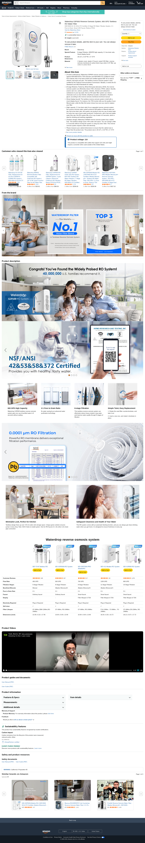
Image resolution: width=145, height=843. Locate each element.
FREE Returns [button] (69, 46)
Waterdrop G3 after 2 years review (19, 636)
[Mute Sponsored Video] (45, 798)
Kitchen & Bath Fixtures (24, 16)
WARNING (7, 769)
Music (59, 8)
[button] (4, 8)
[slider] (69, 670)
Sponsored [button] (4, 776)
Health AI (10, 8)
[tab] (69, 375)
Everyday (74, 8)
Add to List (125, 66)
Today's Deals (19, 8)
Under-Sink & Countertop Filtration (57, 16)
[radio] (10, 75)
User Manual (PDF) (8, 682)
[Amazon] (6, 2)
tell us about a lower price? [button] (23, 719)
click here (51, 713)
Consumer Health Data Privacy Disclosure (74, 837)
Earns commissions (27, 634)
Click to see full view (32, 69)
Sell (47, 8)
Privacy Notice (58, 837)
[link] (16, 176)
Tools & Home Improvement (9, 16)
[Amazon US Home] (46, 832)
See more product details (74, 132)
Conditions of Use (48, 837)
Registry (53, 8)
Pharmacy (66, 8)
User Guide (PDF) (7, 686)
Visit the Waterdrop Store (72, 30)
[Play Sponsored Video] (72, 790)
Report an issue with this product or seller (80, 136)
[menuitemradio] (138, 670)
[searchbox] (59, 3)
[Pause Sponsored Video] (45, 794)
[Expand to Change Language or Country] (70, 831)
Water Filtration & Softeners (39, 16)
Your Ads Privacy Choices (94, 837)
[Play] (3, 670)
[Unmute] (141, 670)
